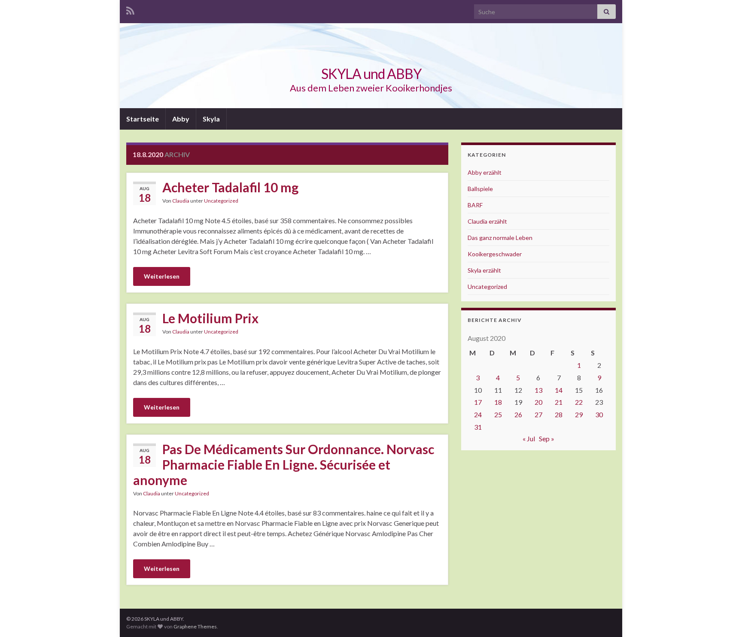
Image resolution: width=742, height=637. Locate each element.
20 (538, 402)
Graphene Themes (195, 626)
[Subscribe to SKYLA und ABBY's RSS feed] (130, 9)
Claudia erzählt (487, 221)
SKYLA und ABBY (371, 73)
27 (538, 414)
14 (559, 390)
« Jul (529, 438)
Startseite (142, 119)
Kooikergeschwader (495, 254)
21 (559, 402)
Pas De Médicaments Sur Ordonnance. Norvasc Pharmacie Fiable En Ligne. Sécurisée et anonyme (283, 464)
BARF (475, 205)
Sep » (546, 438)
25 (498, 414)
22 (579, 402)
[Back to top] (722, 617)
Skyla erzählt (484, 270)
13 (538, 390)
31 (478, 427)
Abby (180, 119)
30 (599, 414)
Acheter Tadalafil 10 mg (230, 187)
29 (579, 414)
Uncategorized (221, 200)
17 (478, 402)
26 (518, 414)
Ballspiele (480, 188)
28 (559, 414)
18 (498, 402)
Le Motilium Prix (210, 318)
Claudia (180, 200)
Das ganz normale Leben (500, 237)
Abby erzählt (485, 172)
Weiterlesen (161, 276)
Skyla (211, 119)
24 (478, 414)
